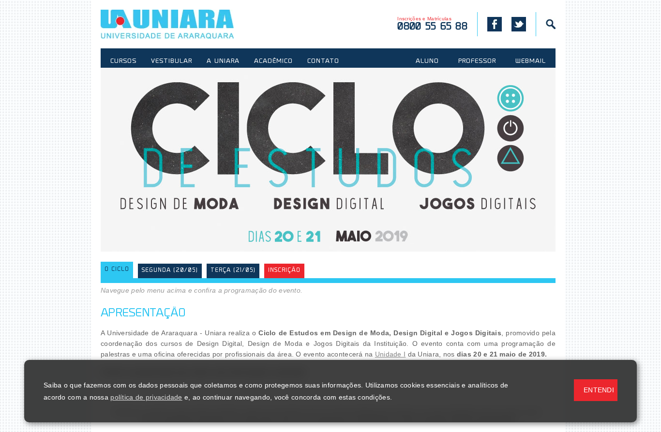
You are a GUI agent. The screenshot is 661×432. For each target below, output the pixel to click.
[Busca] (546, 24)
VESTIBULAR (171, 61)
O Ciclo (117, 269)
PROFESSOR (477, 61)
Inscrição (284, 270)
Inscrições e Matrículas (432, 24)
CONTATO (323, 61)
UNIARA (181, 24)
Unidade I (390, 354)
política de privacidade (146, 397)
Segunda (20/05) (170, 270)
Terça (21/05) (232, 270)
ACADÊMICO (273, 61)
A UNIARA (223, 61)
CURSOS (123, 61)
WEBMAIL (530, 61)
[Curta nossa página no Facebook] (489, 24)
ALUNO (427, 61)
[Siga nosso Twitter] (519, 24)
